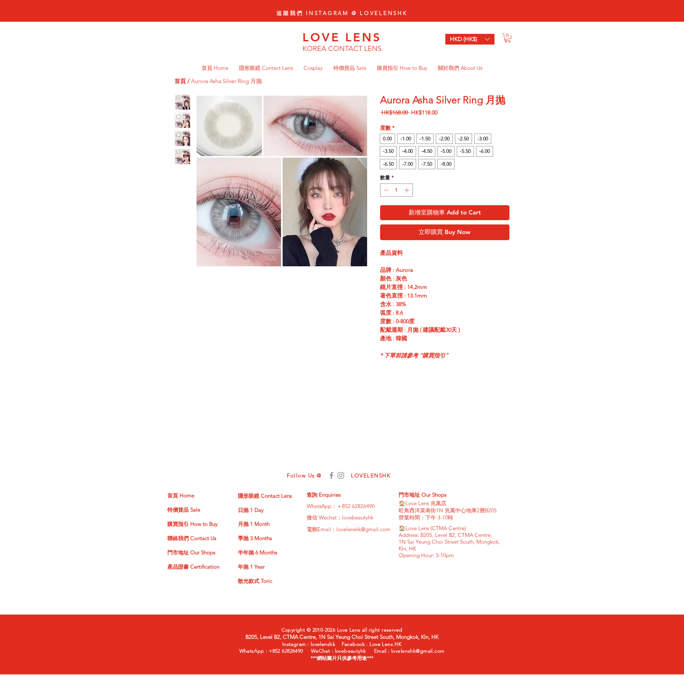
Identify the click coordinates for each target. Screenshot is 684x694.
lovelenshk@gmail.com (363, 529)
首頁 (180, 81)
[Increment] (407, 190)
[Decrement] (385, 190)
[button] (507, 37)
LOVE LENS (342, 37)
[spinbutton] (396, 190)
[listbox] (469, 39)
